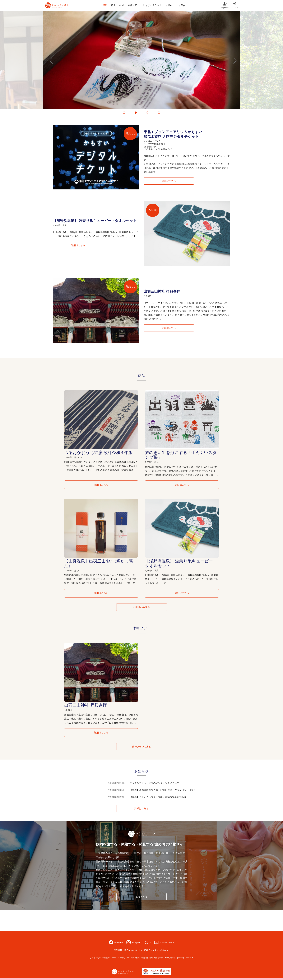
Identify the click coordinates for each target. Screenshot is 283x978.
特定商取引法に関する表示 (152, 958)
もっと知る (141, 896)
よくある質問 (95, 958)
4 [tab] (159, 112)
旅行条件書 (135, 958)
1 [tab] (124, 112)
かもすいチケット (152, 5)
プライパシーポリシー (120, 958)
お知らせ (170, 5)
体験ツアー (133, 5)
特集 (113, 5)
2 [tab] (136, 112)
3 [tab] (147, 112)
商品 (121, 5)
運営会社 (189, 958)
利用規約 (106, 958)
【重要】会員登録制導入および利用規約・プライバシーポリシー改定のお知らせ (165, 790)
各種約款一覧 (170, 958)
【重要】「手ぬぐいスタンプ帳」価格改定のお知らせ (158, 797)
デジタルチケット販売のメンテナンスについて (154, 783)
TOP (105, 5)
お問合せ (183, 5)
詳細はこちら (169, 181)
